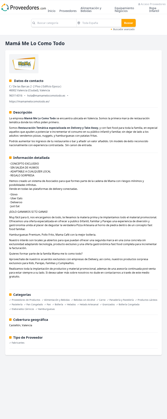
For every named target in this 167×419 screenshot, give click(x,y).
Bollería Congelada (129, 304)
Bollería (59, 304)
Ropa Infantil (154, 10)
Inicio (51, 11)
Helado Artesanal (89, 304)
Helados (71, 304)
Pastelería (17, 304)
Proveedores (68, 11)
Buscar (128, 23)
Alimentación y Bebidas (91, 10)
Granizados (108, 304)
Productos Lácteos (147, 299)
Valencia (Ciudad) (27, 90)
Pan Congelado (34, 304)
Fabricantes (18, 342)
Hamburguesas (46, 309)
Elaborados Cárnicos (23, 309)
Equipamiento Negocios (124, 10)
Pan (49, 304)
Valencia (45, 90)
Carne (102, 299)
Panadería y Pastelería (121, 299)
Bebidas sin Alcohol (84, 299)
